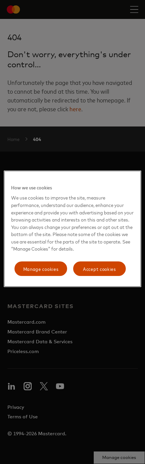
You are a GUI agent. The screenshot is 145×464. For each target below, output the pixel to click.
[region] (73, 228)
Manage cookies (41, 268)
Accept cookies (99, 268)
